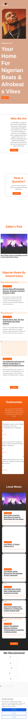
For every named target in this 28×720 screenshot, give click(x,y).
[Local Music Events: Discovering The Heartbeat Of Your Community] (14, 560)
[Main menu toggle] (25, 4)
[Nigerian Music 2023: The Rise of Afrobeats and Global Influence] (6, 312)
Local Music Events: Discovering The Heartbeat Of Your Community (13, 573)
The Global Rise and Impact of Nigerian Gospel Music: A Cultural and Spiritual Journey (13, 363)
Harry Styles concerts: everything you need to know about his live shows (14, 256)
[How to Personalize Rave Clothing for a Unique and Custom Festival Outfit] (4, 601)
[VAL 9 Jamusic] (4, 4)
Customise (14, 713)
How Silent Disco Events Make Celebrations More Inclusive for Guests (12, 591)
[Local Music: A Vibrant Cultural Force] (14, 532)
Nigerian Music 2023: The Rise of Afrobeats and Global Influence (13, 321)
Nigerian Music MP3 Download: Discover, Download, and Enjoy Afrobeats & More (14, 291)
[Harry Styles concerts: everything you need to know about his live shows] (14, 501)
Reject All (14, 717)
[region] (14, 708)
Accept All (14, 709)
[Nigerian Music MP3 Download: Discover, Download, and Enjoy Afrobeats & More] (9, 282)
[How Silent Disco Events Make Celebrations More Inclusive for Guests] (4, 583)
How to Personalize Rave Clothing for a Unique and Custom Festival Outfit (13, 608)
